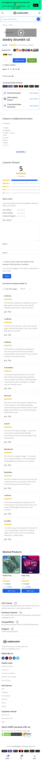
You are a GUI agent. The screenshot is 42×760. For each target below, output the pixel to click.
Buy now (32, 60)
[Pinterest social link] (13, 69)
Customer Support (9, 216)
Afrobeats (5, 692)
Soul (3, 689)
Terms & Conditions (8, 673)
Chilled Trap (7, 576)
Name (5, 244)
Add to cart (19, 60)
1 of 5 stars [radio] (18, 210)
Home (5, 25)
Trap (10, 25)
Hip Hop (4, 699)
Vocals (4, 703)
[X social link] (11, 69)
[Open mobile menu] (3, 13)
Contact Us (5, 670)
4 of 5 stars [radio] (23, 210)
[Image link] (12, 642)
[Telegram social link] (18, 69)
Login (3, 722)
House (4, 706)
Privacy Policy (6, 680)
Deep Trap (25, 576)
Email (5, 253)
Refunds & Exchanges (9, 677)
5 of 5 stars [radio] (24, 210)
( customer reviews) (25, 45)
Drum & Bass (6, 696)
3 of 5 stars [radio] (21, 210)
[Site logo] (21, 13)
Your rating (7, 210)
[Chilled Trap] (11, 565)
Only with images (11, 289)
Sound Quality (8, 213)
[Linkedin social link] (16, 69)
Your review (7, 220)
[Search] (38, 19)
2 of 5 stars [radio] (19, 210)
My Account (5, 715)
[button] (21, 33)
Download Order (7, 718)
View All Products (7, 666)
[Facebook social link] (8, 69)
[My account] (39, 13)
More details (34, 93)
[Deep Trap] (30, 565)
